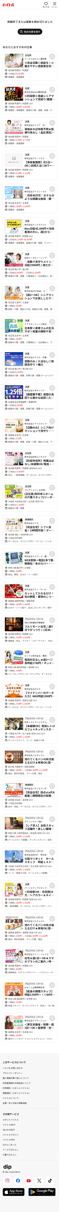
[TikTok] (50, 1180)
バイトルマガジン (11, 1134)
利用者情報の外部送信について (17, 1083)
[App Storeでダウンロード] (13, 1192)
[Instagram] (7, 1180)
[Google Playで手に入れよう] (42, 1192)
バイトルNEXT (9, 1124)
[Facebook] (18, 1180)
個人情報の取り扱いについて (16, 1078)
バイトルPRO (9, 1139)
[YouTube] (28, 1180)
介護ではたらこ (10, 1154)
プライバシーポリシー (13, 1073)
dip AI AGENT (9, 1129)
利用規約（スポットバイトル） (17, 1088)
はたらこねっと (10, 1144)
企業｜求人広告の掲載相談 (15, 1103)
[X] (39, 1180)
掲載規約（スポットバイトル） (17, 1093)
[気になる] (52, 56)
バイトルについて (11, 1098)
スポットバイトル (11, 1119)
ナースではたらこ (10, 1149)
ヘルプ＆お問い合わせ (13, 1068)
